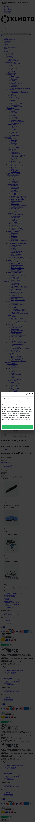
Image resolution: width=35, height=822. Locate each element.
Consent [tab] (6, 399)
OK (18, 426)
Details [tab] (17, 399)
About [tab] (29, 399)
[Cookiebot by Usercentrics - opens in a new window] (25, 394)
